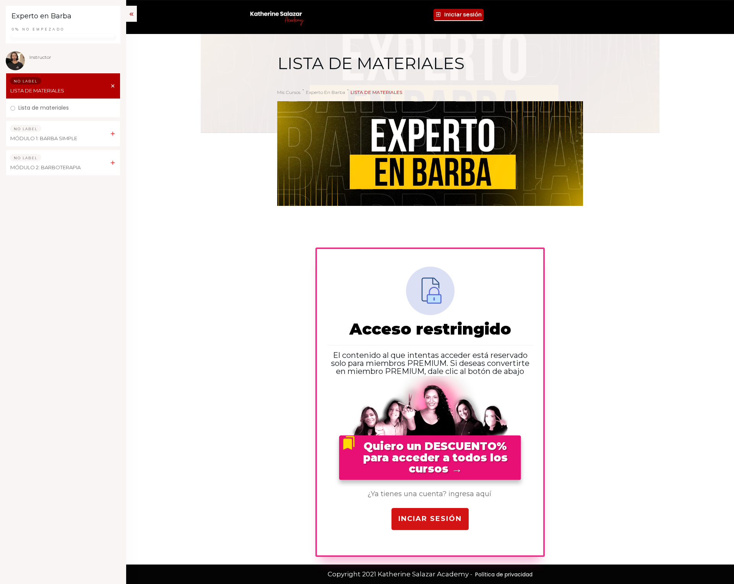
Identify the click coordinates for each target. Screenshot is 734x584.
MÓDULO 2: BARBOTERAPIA (45, 167)
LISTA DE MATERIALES (37, 90)
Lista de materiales (43, 108)
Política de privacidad (504, 574)
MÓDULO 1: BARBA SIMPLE (43, 138)
